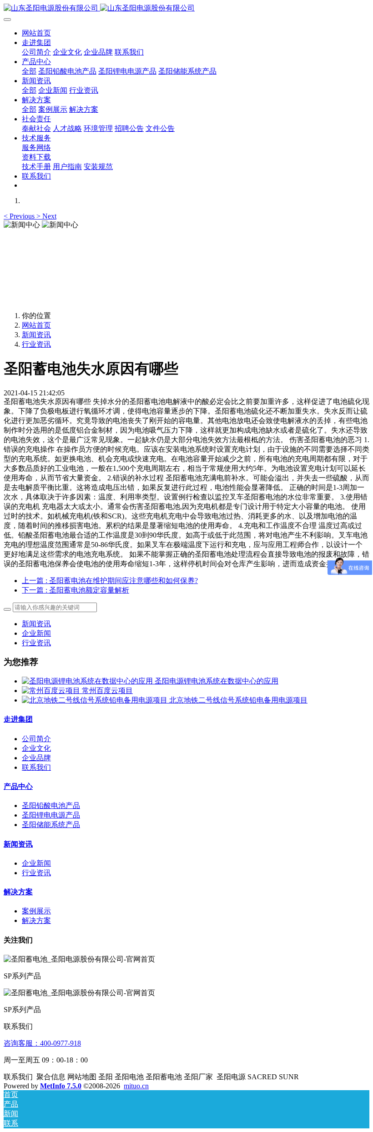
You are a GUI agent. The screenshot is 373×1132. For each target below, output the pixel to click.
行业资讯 (36, 344)
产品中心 (18, 786)
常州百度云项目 (107, 690)
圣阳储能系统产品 (51, 824)
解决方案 (18, 892)
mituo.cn (136, 1086)
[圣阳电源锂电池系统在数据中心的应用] (88, 681)
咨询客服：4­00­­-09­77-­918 (42, 1043)
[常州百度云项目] (52, 690)
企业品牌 (36, 758)
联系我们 (36, 767)
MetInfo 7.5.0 (60, 1086)
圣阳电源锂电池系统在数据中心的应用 (216, 681)
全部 (29, 71)
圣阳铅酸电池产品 (51, 805)
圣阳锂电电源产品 (51, 815)
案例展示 (36, 911)
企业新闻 (36, 633)
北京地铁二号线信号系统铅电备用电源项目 (238, 700)
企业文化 (36, 748)
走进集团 (18, 719)
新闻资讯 (36, 335)
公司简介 (36, 739)
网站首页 (36, 33)
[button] (20, 216)
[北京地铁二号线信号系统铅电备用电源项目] (95, 700)
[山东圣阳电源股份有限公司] (186, 8)
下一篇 (75, 590)
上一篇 (110, 580)
